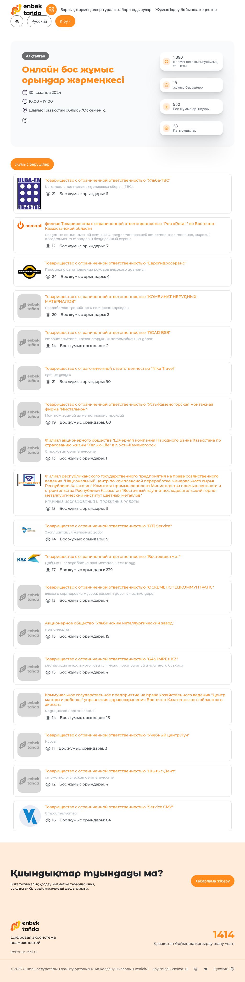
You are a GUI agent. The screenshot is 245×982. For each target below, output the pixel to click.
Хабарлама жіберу (212, 881)
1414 (223, 935)
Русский (39, 21)
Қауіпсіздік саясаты (169, 969)
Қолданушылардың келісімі (124, 969)
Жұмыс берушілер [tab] (32, 164)
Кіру (64, 21)
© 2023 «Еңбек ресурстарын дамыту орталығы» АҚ (55, 969)
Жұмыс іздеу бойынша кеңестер (186, 9)
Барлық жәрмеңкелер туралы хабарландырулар (106, 9)
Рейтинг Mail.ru (24, 952)
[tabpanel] (122, 502)
